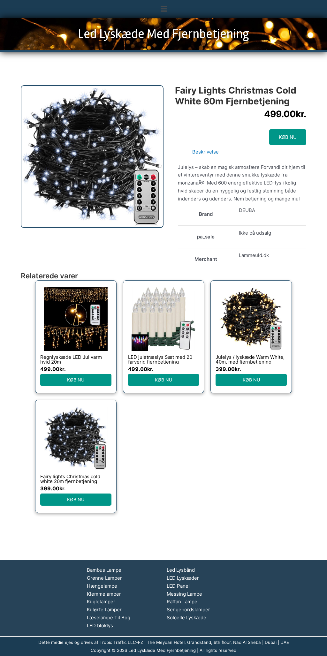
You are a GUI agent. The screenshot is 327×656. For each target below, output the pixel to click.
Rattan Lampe (182, 602)
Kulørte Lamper (104, 610)
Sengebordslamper (188, 610)
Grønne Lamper (104, 578)
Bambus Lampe (104, 570)
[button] (163, 9)
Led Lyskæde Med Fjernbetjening (163, 34)
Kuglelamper (101, 602)
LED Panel (178, 586)
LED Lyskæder (183, 578)
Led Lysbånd (181, 570)
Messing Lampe (184, 594)
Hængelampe (102, 586)
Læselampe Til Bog (108, 618)
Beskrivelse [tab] (205, 152)
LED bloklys (100, 625)
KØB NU (288, 137)
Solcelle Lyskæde (186, 618)
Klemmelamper (104, 594)
